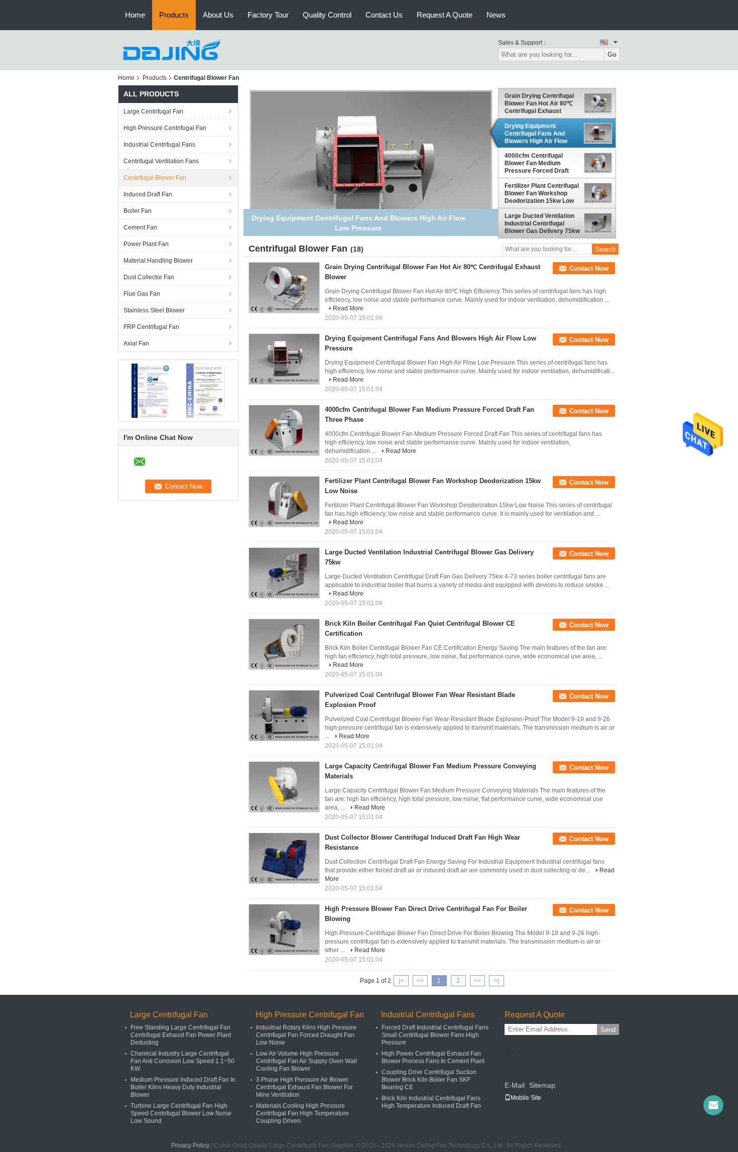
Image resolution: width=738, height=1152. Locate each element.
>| (496, 980)
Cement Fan (140, 227)
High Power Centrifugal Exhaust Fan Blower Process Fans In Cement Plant (433, 1057)
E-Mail (515, 1085)
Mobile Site (526, 1097)
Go (612, 54)
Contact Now (588, 268)
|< (401, 980)
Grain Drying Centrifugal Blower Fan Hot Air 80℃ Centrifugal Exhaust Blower (539, 103)
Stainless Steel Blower (154, 310)
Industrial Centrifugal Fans (159, 144)
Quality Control (327, 15)
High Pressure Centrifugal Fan (165, 128)
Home (135, 15)
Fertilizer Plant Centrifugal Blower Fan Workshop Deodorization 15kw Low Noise (542, 193)
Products (174, 15)
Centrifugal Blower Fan (155, 177)
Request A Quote (444, 15)
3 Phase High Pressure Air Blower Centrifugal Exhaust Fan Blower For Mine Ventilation (304, 1087)
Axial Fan (136, 343)
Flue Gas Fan (142, 293)
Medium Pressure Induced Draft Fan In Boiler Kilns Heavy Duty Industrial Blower (183, 1087)
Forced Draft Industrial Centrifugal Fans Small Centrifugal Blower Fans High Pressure (435, 1035)
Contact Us (384, 15)
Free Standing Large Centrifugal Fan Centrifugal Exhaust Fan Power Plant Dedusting (181, 1035)
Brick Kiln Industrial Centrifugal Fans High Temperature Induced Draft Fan (431, 1102)
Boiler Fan (138, 210)
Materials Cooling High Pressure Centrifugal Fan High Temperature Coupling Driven (302, 1113)
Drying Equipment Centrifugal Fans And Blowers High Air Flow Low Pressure (536, 134)
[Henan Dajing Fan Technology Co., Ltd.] (173, 49)
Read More (348, 308)
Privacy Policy (190, 1145)
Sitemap (542, 1085)
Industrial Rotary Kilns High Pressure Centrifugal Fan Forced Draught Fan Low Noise (306, 1035)
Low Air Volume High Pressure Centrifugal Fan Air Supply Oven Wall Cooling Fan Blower (306, 1061)
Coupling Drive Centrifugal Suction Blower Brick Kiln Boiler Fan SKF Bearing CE (429, 1080)
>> (477, 980)
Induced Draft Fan (148, 194)
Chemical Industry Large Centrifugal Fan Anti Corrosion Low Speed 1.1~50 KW (182, 1061)
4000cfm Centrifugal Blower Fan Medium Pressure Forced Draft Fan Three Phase (537, 163)
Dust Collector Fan (149, 277)
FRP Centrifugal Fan (151, 326)
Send (608, 1029)
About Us (218, 15)
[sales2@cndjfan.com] (713, 1105)
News (496, 15)
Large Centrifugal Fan (153, 111)
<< (420, 980)
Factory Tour (268, 15)
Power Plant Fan (146, 244)
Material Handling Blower (158, 260)
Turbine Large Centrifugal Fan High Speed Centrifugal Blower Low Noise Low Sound (181, 1113)
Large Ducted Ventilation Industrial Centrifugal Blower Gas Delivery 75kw (542, 223)
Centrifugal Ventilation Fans (161, 161)
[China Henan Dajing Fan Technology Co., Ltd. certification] (151, 390)
